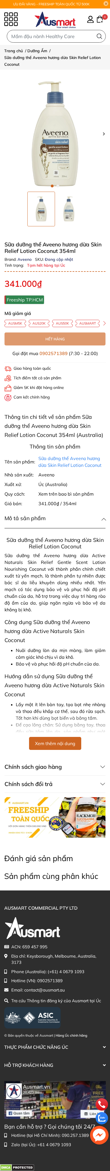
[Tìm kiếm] (99, 36)
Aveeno (25, 259)
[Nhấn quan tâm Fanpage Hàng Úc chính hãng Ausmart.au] (55, 1099)
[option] (41, 209)
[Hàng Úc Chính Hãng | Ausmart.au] (55, 19)
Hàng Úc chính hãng (71, 1035)
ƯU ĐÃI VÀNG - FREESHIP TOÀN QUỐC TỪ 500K (51, 4)
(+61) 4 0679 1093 (66, 971)
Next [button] (104, 134)
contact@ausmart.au (44, 990)
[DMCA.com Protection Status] (17, 1167)
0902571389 (53, 353)
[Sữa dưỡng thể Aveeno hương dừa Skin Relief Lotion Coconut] (55, 134)
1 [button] (52, 186)
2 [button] (57, 186)
